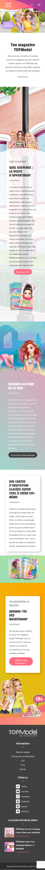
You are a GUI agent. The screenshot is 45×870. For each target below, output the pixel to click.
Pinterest (25, 811)
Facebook (25, 801)
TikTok (24, 786)
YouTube (24, 791)
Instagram (25, 796)
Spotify (24, 806)
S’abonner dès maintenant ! (20, 661)
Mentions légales (23, 752)
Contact (23, 769)
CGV (22, 760)
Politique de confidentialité (23, 756)
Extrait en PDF (22, 271)
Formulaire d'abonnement (23, 455)
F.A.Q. (23, 764)
